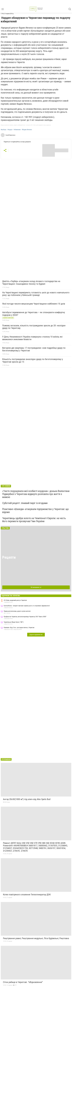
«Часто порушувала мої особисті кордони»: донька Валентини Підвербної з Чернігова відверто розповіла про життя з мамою (35, 494)
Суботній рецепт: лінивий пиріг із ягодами (25, 503)
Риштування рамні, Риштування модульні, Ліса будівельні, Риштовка (36, 938)
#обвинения (17, 129)
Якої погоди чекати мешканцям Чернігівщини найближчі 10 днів (33, 303)
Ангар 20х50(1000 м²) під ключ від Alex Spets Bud (26, 799)
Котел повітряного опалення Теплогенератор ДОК (27, 894)
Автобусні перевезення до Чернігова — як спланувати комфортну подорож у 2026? (33, 313)
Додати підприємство (36, 634)
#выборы (3, 129)
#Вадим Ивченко (27, 129)
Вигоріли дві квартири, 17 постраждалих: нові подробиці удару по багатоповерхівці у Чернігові (33, 349)
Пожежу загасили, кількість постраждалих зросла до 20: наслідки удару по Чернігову (33, 326)
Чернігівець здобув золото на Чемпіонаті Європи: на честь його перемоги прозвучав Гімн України (34, 520)
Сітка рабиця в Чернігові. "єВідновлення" (23, 982)
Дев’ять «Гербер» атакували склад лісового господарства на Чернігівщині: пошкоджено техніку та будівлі (31, 282)
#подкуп (10, 129)
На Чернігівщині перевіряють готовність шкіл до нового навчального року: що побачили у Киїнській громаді (35, 293)
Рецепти (9, 557)
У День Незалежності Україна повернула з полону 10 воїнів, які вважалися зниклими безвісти (32, 338)
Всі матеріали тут (36, 587)
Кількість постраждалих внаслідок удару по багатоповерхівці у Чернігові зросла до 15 (32, 360)
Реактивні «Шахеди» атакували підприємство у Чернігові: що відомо (35, 511)
